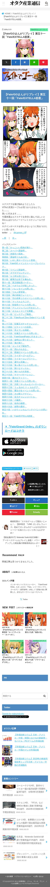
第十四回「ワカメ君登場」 (14, 292)
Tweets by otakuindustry (13, 714)
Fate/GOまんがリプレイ (13, 468)
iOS (36, 468)
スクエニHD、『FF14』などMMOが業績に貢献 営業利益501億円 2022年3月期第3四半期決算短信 (23, 807)
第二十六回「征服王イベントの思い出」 (20, 333)
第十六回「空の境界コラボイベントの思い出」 (23, 298)
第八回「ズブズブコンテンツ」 (16, 273)
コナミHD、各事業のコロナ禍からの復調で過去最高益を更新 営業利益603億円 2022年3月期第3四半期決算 (24, 824)
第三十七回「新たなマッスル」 (16, 368)
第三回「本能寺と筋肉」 (13, 254)
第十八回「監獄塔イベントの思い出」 (19, 305)
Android (28, 468)
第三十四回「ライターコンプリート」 (19, 359)
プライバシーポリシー (23, 876)
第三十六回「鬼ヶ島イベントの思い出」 (20, 365)
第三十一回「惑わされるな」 (15, 349)
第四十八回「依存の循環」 (14, 403)
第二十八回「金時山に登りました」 (18, 340)
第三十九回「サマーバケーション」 (18, 374)
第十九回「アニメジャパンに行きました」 (21, 308)
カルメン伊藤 (8, 580)
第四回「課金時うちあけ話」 (15, 257)
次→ (14, 238)
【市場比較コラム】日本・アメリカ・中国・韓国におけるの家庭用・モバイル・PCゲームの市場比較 (30, 738)
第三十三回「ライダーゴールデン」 (18, 355)
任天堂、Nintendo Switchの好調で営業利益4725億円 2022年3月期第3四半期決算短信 (23, 841)
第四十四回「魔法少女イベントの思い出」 (21, 390)
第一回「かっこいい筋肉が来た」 (17, 247)
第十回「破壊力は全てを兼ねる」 (17, 279)
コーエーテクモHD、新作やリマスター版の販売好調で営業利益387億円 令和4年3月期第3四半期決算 (24, 790)
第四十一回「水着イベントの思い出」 (19, 381)
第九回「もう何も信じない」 (15, 276)
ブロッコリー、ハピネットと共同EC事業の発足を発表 (31, 857)
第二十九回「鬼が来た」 (13, 343)
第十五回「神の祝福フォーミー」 (17, 295)
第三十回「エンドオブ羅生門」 (16, 346)
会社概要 (10, 876)
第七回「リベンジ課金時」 (14, 270)
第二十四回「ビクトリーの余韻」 (17, 327)
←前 (4, 238)
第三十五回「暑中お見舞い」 (15, 362)
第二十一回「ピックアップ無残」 (17, 314)
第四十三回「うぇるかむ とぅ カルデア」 (21, 387)
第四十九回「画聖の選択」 (14, 406)
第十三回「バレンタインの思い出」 (18, 289)
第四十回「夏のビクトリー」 (15, 378)
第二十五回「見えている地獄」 (16, 330)
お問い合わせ (38, 876)
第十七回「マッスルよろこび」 (16, 301)
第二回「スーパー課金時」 (14, 250)
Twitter (25, 599)
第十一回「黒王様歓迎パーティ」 (17, 282)
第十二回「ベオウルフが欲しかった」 (19, 285)
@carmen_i (19, 232)
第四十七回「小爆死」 (12, 400)
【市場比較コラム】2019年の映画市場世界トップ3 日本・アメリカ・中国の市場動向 (31, 761)
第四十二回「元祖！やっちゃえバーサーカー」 (23, 384)
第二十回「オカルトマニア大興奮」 (18, 311)
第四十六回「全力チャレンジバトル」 (19, 397)
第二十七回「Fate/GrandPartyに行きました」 (23, 336)
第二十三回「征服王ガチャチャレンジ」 (20, 324)
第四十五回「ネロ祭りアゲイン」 (17, 394)
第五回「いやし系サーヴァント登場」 (19, 260)
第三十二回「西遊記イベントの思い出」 (20, 352)
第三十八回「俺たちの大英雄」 (16, 371)
